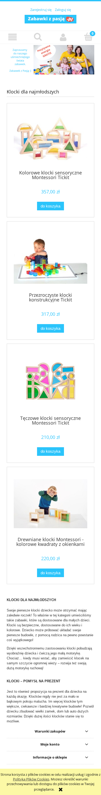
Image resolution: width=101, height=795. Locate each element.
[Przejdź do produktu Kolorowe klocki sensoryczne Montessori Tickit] (50, 138)
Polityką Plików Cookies (31, 779)
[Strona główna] (50, 18)
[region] (50, 59)
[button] (12, 37)
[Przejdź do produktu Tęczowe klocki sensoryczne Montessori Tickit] (50, 381)
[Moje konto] (63, 37)
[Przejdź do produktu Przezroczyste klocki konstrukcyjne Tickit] (50, 259)
